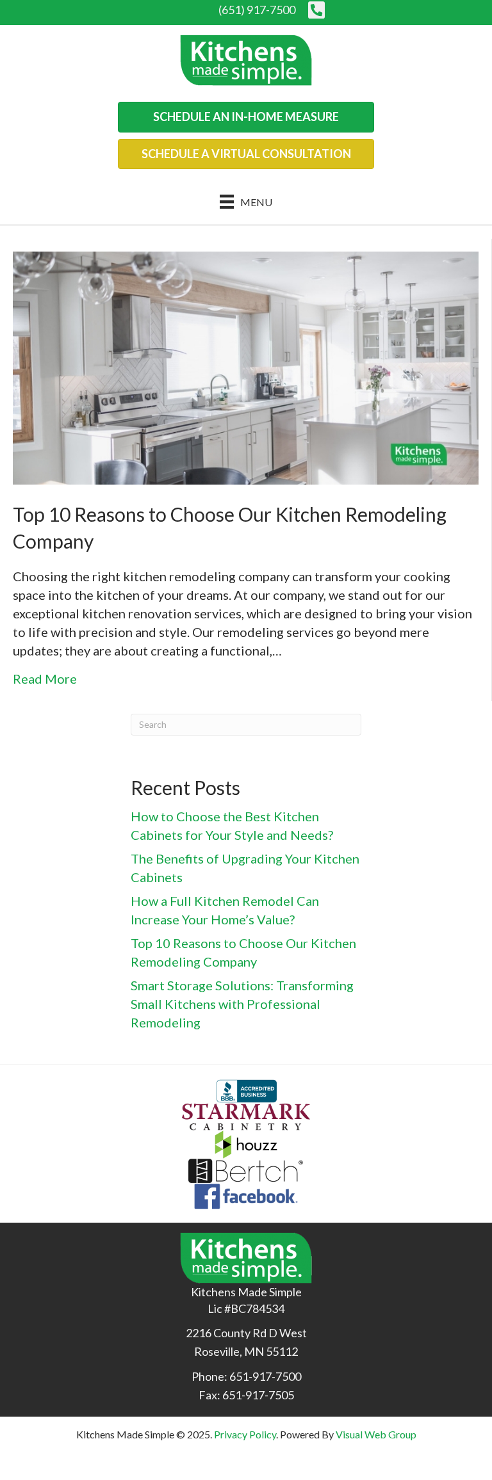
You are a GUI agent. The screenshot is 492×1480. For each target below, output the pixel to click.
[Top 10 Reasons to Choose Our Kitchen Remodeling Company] (246, 366)
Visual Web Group (376, 1434)
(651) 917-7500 (256, 10)
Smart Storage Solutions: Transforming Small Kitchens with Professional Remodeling (242, 1003)
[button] (246, 117)
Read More (45, 678)
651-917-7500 (265, 1376)
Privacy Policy (245, 1434)
